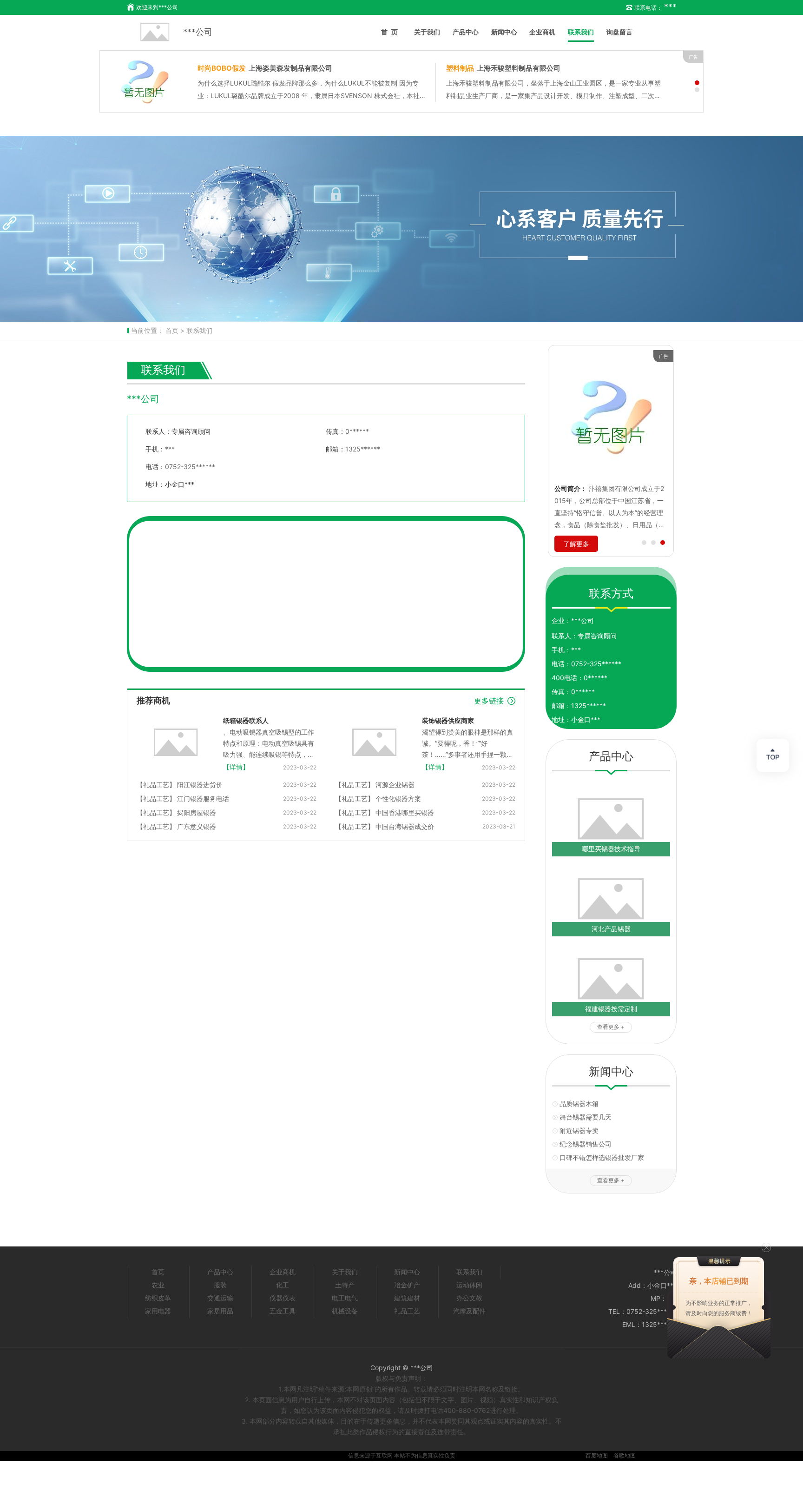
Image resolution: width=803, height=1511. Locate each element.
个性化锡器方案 (398, 798)
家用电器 (158, 1311)
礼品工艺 (407, 1311)
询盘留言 (619, 32)
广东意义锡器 (196, 826)
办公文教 (469, 1298)
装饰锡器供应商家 (448, 720)
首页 (391, 32)
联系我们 (581, 32)
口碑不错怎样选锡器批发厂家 (601, 1157)
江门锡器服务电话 (203, 798)
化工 (282, 1285)
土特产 (345, 1285)
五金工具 (283, 1311)
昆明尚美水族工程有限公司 (496, 68)
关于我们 (427, 32)
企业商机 (542, 32)
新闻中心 (504, 32)
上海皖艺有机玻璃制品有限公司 (265, 68)
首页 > (174, 330)
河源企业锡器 (395, 785)
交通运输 (220, 1298)
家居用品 (220, 1311)
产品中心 (466, 32)
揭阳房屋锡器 (196, 812)
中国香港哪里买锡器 (404, 812)
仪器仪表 (283, 1298)
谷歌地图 (624, 1455)
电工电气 (345, 1298)
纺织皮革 (158, 1298)
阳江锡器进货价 (200, 785)
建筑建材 (407, 1298)
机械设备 (345, 1311)
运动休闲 (469, 1285)
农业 (158, 1285)
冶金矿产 (407, 1285)
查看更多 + (611, 1026)
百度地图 (597, 1455)
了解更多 (576, 544)
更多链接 (489, 700)
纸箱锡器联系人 (246, 720)
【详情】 (236, 767)
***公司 (197, 32)
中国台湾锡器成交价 (404, 826)
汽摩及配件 (469, 1311)
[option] (401, 229)
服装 (220, 1285)
